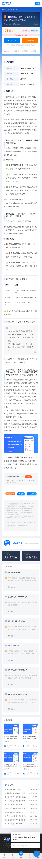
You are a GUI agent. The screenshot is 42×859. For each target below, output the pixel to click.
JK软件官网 (8, 200)
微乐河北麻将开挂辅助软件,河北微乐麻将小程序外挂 (15, 816)
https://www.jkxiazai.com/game (17, 203)
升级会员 (31, 41)
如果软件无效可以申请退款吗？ (17, 670)
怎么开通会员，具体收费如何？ (17, 597)
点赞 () (26, 30)
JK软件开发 (8, 24)
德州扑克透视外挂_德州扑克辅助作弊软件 (16, 808)
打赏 (21, 494)
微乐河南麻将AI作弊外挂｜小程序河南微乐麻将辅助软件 (11, 738)
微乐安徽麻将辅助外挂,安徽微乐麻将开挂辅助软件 (15, 820)
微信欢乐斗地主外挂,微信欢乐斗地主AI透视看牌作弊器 (31, 557)
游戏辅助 (10, 10)
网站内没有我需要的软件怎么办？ (18, 694)
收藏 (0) (35, 30)
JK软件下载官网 (11, 522)
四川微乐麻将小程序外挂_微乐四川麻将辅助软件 (11, 765)
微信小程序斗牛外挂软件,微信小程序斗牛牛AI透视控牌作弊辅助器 (11, 557)
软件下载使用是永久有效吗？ (17, 621)
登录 (37, 3)
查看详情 (10, 587)
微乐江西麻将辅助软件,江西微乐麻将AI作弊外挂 (30, 765)
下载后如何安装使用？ (15, 572)
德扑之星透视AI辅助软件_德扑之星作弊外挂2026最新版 (30, 738)
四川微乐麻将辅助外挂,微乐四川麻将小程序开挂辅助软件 (15, 824)
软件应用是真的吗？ (14, 645)
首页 (4, 10)
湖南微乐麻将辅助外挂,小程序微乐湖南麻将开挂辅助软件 (15, 812)
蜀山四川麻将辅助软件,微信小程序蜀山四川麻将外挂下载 (16, 804)
